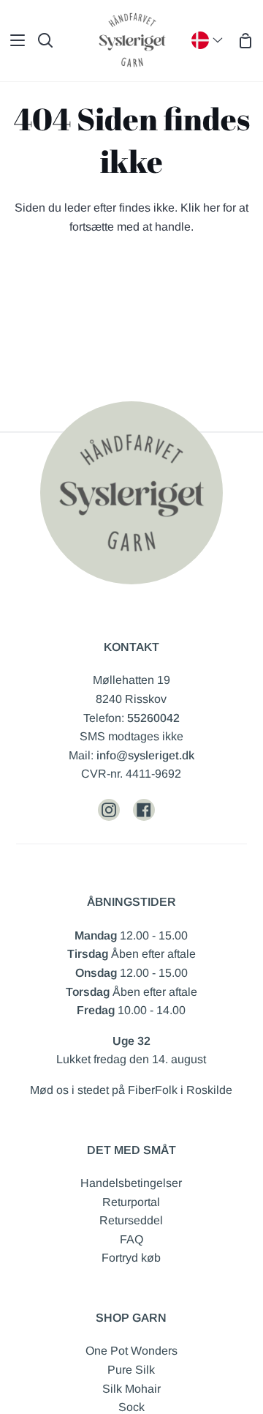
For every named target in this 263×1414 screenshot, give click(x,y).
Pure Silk (131, 1369)
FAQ (131, 1239)
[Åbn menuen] (13, 40)
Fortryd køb (131, 1257)
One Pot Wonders (131, 1350)
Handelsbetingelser (131, 1183)
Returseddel (131, 1220)
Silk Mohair (131, 1389)
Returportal (131, 1202)
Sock (131, 1407)
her (211, 207)
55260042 (153, 718)
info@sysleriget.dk (145, 755)
